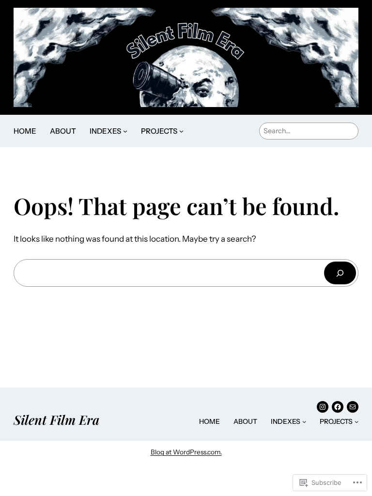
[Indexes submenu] (125, 131)
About (63, 131)
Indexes (105, 131)
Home (25, 131)
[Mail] (352, 407)
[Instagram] (322, 407)
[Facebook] (337, 407)
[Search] (340, 273)
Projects (159, 131)
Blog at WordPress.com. (186, 452)
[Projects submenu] (181, 131)
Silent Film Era (56, 419)
